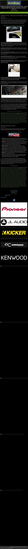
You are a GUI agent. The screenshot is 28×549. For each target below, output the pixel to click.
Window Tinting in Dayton (7, 113)
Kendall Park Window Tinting (6, 176)
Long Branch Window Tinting (23, 177)
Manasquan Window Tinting (11, 178)
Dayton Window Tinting (4, 116)
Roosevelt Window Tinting (18, 183)
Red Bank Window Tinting (11, 183)
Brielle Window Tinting (13, 170)
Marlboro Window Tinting (18, 178)
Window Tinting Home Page (14, 165)
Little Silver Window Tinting (8, 177)
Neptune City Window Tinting (17, 181)
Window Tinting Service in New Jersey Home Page (14, 111)
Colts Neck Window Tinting (23, 115)
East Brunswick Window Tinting (16, 116)
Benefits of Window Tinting (8, 125)
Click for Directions (14, 193)
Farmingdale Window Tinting (21, 117)
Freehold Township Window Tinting (12, 173)
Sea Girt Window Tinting (13, 184)
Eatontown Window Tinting (8, 172)
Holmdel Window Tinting (4, 119)
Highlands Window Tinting (23, 118)
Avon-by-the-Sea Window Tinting (9, 115)
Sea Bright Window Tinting (6, 184)
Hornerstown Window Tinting (22, 174)
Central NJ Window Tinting (16, 115)
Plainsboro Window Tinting (4, 183)
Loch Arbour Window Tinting (15, 177)
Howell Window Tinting (10, 119)
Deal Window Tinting (9, 116)
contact (2, 109)
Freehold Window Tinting (11, 118)
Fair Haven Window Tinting (13, 117)
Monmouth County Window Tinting (16, 180)
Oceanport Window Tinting (14, 182)
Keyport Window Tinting (13, 176)
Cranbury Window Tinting (8, 171)
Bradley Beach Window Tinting (6, 170)
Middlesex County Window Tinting (7, 179)
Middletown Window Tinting (15, 179)
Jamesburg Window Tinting (16, 119)
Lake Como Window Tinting (20, 176)
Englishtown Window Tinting (6, 117)
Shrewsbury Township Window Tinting (20, 184)
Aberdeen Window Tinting (23, 113)
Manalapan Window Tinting (4, 178)
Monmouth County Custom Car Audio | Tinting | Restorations (14, 3)
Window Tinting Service (14, 113)
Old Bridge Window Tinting (21, 182)
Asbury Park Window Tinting (18, 114)
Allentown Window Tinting (11, 114)
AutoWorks (2, 103)
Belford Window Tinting (19, 169)
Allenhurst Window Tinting (4, 114)
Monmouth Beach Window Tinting (7, 180)
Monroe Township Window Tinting (9, 181)
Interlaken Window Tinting (10, 175)
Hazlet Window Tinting (17, 118)
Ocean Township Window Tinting (7, 182)
